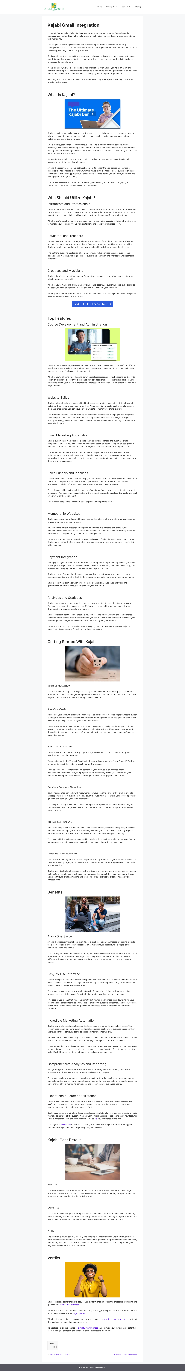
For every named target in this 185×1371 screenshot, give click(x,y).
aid (96, 1119)
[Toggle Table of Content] (53, 1347)
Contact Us (126, 7)
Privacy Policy (111, 7)
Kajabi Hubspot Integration (60, 1354)
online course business (68, 1305)
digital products (80, 1313)
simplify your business (88, 1328)
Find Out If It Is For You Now (91, 304)
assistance (66, 1124)
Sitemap (138, 7)
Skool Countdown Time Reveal (125, 1354)
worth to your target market (117, 1319)
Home (99, 7)
